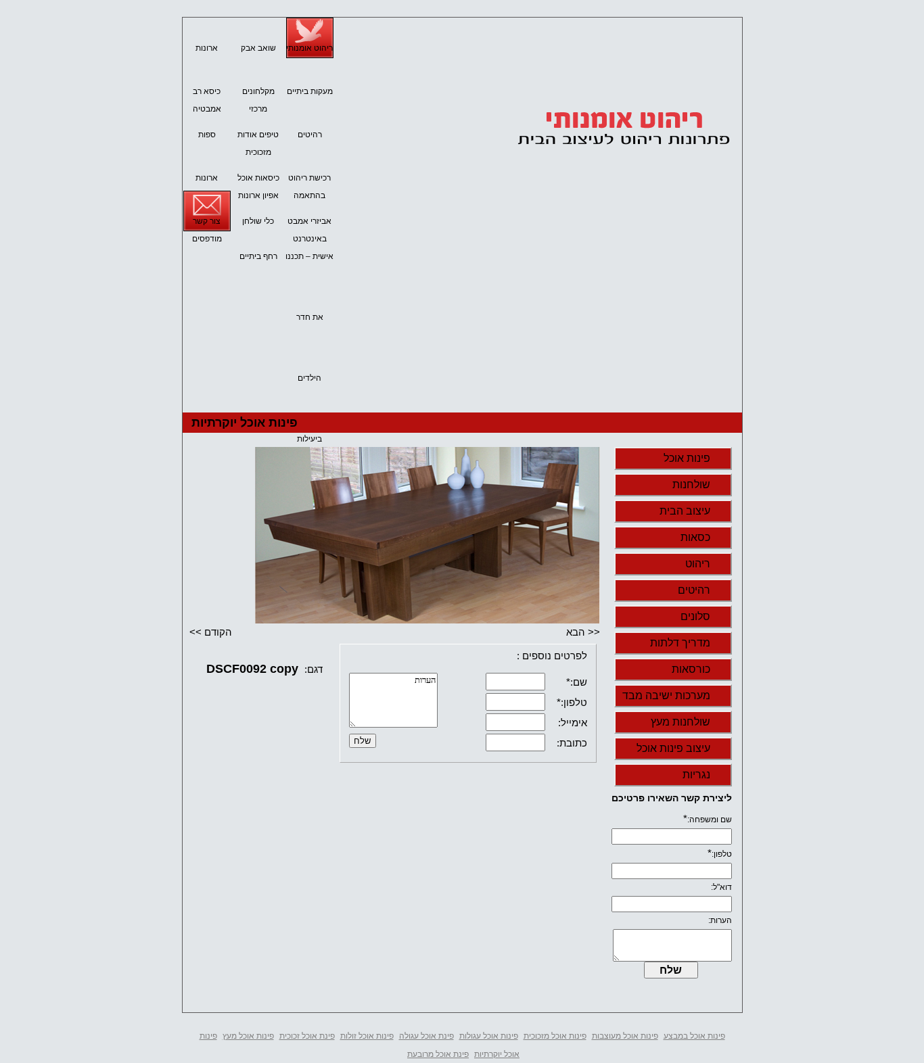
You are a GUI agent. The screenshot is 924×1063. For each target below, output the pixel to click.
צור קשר (207, 221)
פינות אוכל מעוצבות (625, 1036)
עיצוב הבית (685, 511)
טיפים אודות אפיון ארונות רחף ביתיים (258, 137)
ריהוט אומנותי (309, 48)
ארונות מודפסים (207, 180)
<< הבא (583, 632)
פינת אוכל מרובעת (438, 1054)
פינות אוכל (687, 458)
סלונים (695, 616)
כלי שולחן (258, 221)
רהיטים (694, 590)
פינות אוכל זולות (367, 1036)
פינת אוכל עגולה (426, 1036)
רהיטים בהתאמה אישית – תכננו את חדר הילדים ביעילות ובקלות (309, 137)
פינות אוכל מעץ (248, 1036)
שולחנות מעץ (680, 722)
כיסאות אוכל (258, 178)
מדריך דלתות (680, 642)
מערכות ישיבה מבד (666, 695)
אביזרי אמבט (309, 221)
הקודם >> (210, 632)
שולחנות (691, 484)
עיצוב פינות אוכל (673, 748)
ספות (207, 134)
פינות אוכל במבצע (694, 1036)
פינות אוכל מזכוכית (555, 1036)
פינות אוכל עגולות (488, 1036)
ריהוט (697, 563)
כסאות (695, 537)
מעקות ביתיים (310, 91)
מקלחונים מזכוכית (258, 94)
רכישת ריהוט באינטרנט (309, 180)
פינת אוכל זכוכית (307, 1036)
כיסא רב (207, 91)
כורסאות (691, 669)
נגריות (696, 774)
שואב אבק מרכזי (258, 50)
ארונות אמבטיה (207, 50)
